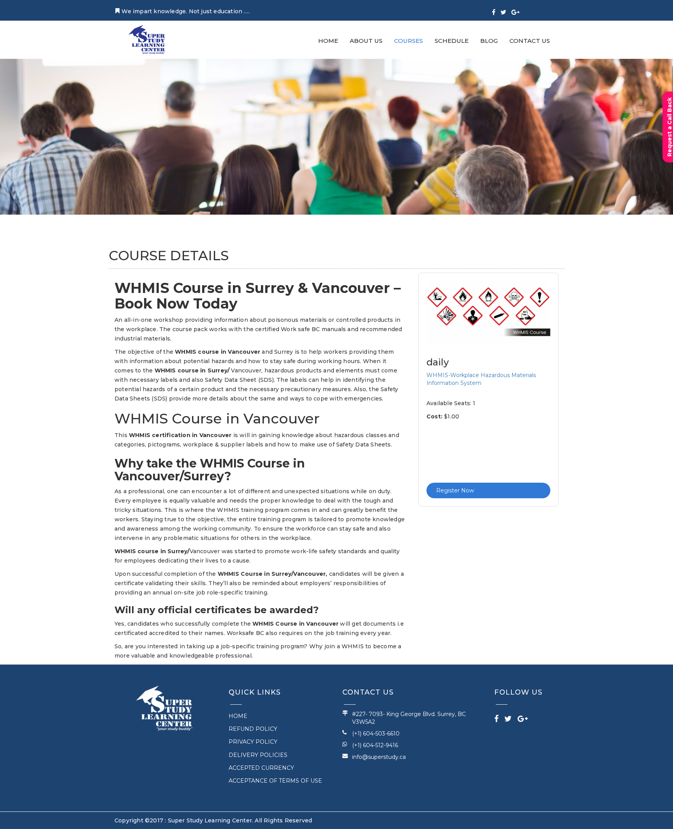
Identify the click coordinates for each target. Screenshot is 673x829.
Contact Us (534, 43)
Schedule (475, 43)
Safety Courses (162, 214)
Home (379, 43)
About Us (408, 43)
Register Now (455, 490)
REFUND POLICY (253, 728)
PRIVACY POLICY (253, 741)
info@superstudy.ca (379, 756)
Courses (441, 43)
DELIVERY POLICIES (258, 754)
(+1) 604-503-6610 (376, 733)
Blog (503, 43)
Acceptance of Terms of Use (275, 780)
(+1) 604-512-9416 (375, 745)
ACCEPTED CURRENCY (261, 767)
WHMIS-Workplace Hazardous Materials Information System (481, 379)
